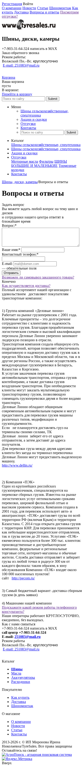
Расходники (20, 682)
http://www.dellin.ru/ (17, 465)
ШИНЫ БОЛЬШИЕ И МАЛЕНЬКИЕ (39, 163)
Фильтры (46, 161)
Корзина (8, 77)
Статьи (42, 8)
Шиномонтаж (60, 8)
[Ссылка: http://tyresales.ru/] (29, 29)
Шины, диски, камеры (20, 182)
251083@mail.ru (27, 637)
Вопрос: (9, 226)
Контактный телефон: (20, 254)
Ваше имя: (11, 250)
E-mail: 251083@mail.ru (21, 65)
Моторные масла (24, 161)
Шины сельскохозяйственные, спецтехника (45, 145)
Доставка (21, 12)
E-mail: (7, 264)
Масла (16, 673)
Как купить (20, 697)
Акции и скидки (34, 119)
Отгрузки (28, 124)
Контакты (28, 128)
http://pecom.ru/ (23, 578)
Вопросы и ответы (44, 12)
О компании (11, 8)
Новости (29, 8)
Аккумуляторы (23, 677)
